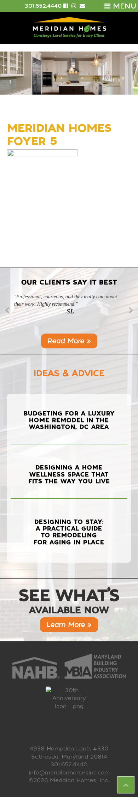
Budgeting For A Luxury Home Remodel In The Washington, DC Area (69, 420)
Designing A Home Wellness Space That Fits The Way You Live (69, 474)
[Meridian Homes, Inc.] (69, 27)
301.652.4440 (43, 6)
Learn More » (69, 624)
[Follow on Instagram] (74, 6)
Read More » (69, 340)
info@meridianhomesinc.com (69, 772)
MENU (123, 6)
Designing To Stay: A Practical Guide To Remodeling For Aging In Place (69, 532)
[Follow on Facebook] (66, 6)
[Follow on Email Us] (82, 6)
